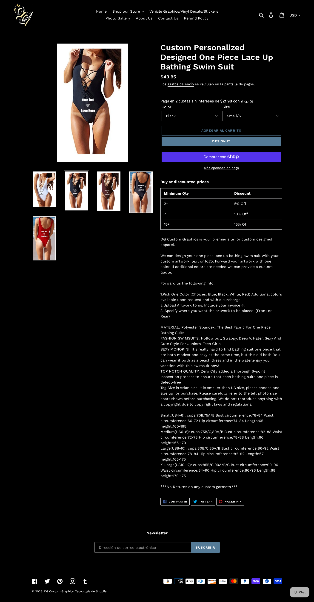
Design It (221, 141)
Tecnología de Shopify (91, 591)
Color (166, 107)
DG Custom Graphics (59, 591)
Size (226, 107)
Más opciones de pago (221, 168)
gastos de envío (181, 84)
